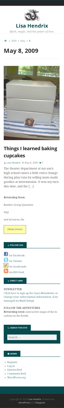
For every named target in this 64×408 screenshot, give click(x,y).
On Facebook (16, 255)
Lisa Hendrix (32, 25)
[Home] (5, 41)
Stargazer (40, 402)
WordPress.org (16, 377)
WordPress (24, 402)
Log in (11, 366)
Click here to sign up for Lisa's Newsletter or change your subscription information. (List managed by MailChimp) (31, 297)
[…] (31, 186)
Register (12, 362)
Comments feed (16, 373)
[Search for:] (32, 337)
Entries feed (14, 369)
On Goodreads (17, 266)
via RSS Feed (16, 272)
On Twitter (15, 261)
